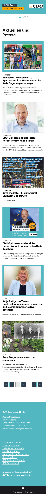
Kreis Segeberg (9, 457)
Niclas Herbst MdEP (11, 442)
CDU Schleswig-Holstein (13, 460)
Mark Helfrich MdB (11, 445)
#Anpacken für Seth (13, 8)
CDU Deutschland (10, 463)
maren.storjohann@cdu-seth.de (17, 428)
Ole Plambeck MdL (11, 451)
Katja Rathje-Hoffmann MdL (15, 454)
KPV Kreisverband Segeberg (16, 475)
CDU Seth (9, 5)
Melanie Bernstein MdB (13, 448)
